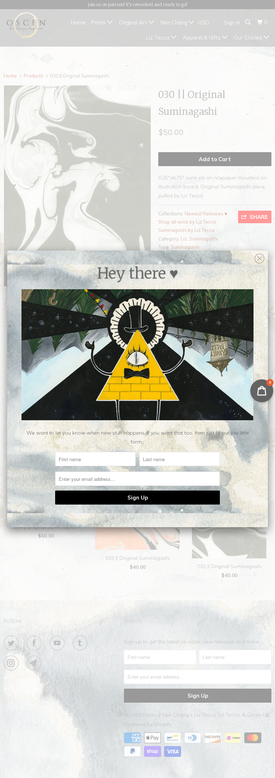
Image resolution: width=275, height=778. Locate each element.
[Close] (259, 256)
